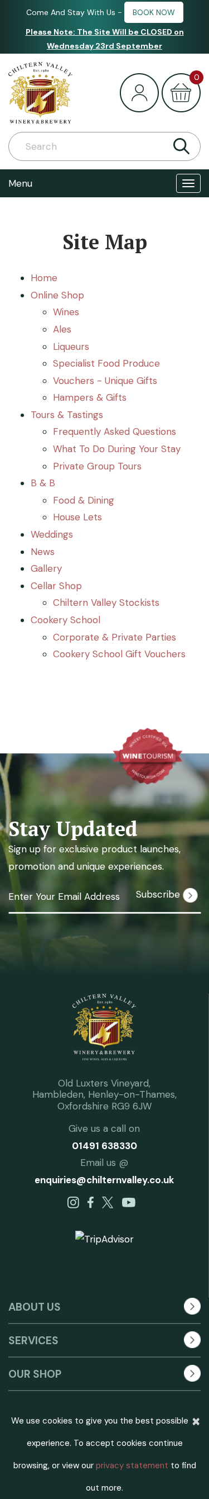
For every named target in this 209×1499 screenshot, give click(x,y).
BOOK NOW (154, 12)
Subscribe (159, 894)
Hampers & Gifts (90, 397)
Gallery (46, 568)
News (43, 551)
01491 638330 (104, 1146)
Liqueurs (71, 346)
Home (44, 278)
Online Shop (57, 295)
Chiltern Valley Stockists (106, 602)
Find (181, 146)
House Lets (77, 517)
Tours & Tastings (67, 415)
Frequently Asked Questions (114, 431)
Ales (62, 329)
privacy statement (132, 1465)
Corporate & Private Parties (114, 637)
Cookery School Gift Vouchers (119, 654)
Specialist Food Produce (106, 363)
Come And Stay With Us (70, 12)
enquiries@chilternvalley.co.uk (104, 1180)
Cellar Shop (56, 586)
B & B (43, 483)
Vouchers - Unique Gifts (105, 380)
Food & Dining (83, 500)
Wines (66, 312)
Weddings (52, 534)
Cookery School (65, 620)
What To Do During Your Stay (117, 449)
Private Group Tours (97, 466)
